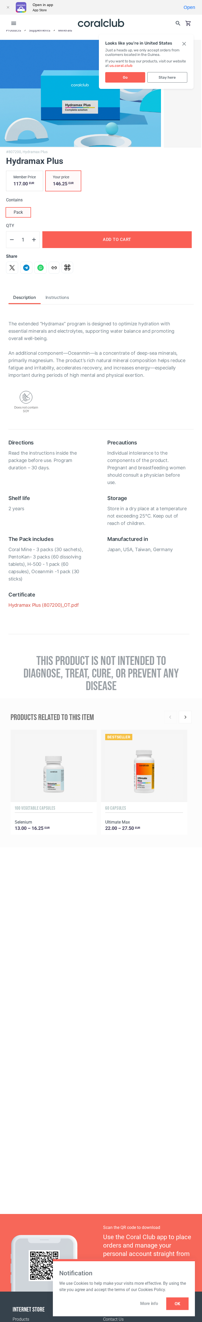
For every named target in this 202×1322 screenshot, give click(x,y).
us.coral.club (121, 65)
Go (125, 77)
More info (149, 1303)
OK (177, 1303)
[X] (12, 268)
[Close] (7, 7)
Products (21, 1319)
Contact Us (113, 1319)
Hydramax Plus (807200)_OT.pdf (43, 605)
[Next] (185, 717)
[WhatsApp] (40, 268)
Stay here (167, 77)
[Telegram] (26, 268)
